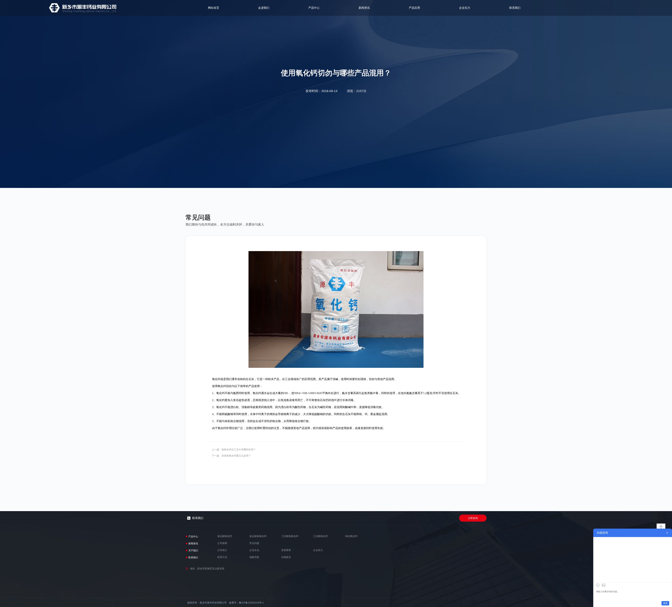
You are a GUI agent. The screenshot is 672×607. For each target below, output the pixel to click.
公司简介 (222, 550)
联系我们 (514, 7)
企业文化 (254, 550)
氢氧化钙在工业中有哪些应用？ (239, 449)
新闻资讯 (364, 7)
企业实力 (464, 7)
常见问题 (254, 543)
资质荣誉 (286, 550)
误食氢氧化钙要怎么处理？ (236, 455)
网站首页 (213, 7)
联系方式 (222, 557)
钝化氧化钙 (351, 536)
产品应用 (414, 7)
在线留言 (286, 557)
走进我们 (263, 7)
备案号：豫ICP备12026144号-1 (246, 602)
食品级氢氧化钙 (258, 536)
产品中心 (314, 7)
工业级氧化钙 (320, 536)
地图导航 (254, 557)
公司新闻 (222, 543)
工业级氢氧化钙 (289, 536)
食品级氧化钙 (224, 536)
